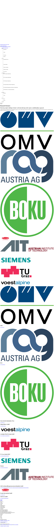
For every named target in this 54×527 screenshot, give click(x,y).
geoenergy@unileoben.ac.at (3, 521)
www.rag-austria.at (2, 364)
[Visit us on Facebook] (9, 524)
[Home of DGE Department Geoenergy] (5, 46)
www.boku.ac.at (2, 422)
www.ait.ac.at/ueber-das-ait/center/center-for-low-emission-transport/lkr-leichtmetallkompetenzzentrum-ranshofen (14, 487)
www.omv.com (2, 327)
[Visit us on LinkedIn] (15, 524)
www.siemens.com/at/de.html (4, 467)
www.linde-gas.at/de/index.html (4, 498)
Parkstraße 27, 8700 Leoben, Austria (4, 520)
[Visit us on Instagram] (3, 524)
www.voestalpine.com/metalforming (4, 435)
